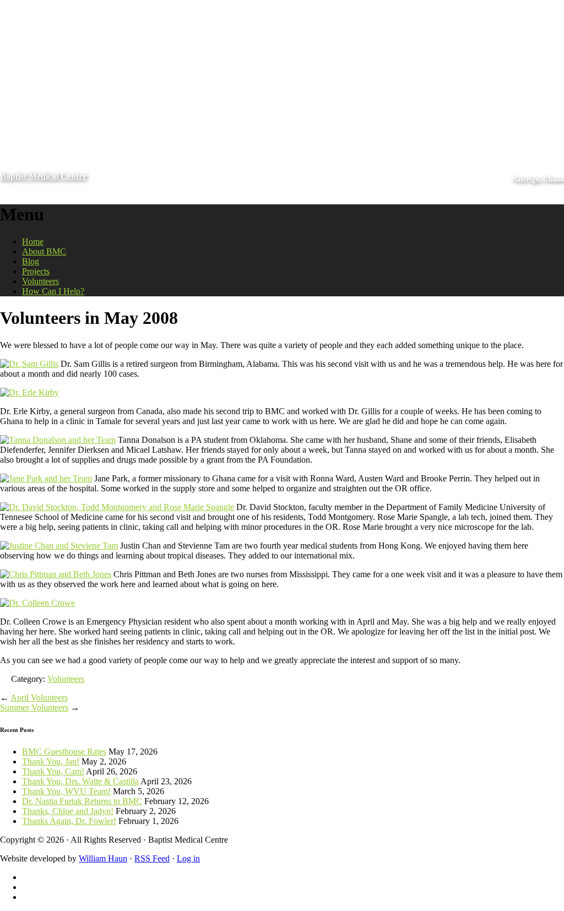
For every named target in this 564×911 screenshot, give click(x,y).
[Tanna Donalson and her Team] (58, 439)
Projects (36, 271)
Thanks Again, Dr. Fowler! (69, 821)
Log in (188, 858)
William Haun (103, 858)
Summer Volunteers (34, 707)
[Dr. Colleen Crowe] (37, 603)
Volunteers (40, 281)
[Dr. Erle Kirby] (29, 392)
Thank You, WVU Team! (66, 791)
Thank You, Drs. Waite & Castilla (80, 781)
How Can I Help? (53, 291)
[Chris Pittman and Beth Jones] (55, 574)
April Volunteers (39, 697)
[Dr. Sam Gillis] (29, 363)
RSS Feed (152, 858)
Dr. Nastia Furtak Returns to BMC (82, 801)
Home (33, 241)
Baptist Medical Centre (43, 176)
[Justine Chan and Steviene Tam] (59, 545)
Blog (30, 261)
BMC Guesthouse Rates (64, 751)
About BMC (44, 251)
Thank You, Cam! (53, 771)
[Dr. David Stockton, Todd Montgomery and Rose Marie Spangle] (117, 507)
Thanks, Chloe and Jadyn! (67, 811)
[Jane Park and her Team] (46, 478)
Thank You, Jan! (50, 761)
